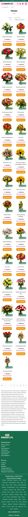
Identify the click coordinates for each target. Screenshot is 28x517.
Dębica (18, 482)
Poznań (8, 496)
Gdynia (7, 484)
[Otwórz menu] (26, 3)
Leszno (20, 492)
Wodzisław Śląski (22, 504)
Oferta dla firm (4, 450)
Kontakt (3, 464)
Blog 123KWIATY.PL (5, 455)
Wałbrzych (5, 504)
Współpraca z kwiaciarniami (7, 471)
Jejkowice (11, 489)
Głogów (15, 484)
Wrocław (8, 506)
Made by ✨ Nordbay (14, 515)
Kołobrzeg (4, 492)
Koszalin (12, 492)
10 (20, 385)
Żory (25, 506)
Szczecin (8, 501)
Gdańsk (3, 484)
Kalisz (15, 489)
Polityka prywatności (6, 468)
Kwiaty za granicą (5, 444)
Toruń (17, 501)
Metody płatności (5, 448)
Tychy (20, 501)
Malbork (6, 494)
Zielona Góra (20, 506)
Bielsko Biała (9, 480)
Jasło (17, 487)
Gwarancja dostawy (5, 452)
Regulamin (3, 466)
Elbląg (22, 482)
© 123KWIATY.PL (14, 512)
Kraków (16, 492)
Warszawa (10, 504)
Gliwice (11, 484)
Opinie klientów (4, 453)
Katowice (19, 489)
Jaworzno (6, 489)
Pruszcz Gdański (14, 496)
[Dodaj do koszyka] (23, 3)
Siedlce (20, 499)
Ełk (25, 482)
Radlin (19, 496)
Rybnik (11, 508)
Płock (4, 496)
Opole (25, 494)
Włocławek (15, 504)
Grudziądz (4, 487)
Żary (16, 506)
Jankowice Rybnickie (11, 487)
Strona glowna (5, 7)
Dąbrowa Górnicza (12, 482)
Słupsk (24, 499)
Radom (23, 496)
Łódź (3, 494)
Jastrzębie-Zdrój (23, 487)
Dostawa (3, 446)
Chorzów (24, 480)
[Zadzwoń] (18, 3)
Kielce (23, 489)
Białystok (16, 508)
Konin (8, 492)
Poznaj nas (3, 462)
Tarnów (12, 501)
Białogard (4, 480)
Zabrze (13, 506)
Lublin (24, 492)
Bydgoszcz (15, 480)
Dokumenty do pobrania (6, 470)
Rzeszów (15, 499)
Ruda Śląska (5, 499)
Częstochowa (5, 482)
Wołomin (4, 506)
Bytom (20, 480)
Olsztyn (21, 494)
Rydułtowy (11, 499)
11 (23, 385)
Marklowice (11, 494)
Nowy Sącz (17, 494)
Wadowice (25, 501)
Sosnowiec (3, 501)
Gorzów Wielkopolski (22, 484)
